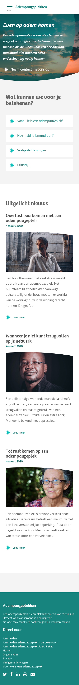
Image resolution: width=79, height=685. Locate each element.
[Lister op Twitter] (5, 674)
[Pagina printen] (25, 674)
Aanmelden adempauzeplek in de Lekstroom (30, 642)
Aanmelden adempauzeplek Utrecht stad (28, 646)
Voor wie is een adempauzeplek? (40, 121)
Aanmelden (10, 638)
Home (7, 650)
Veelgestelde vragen (31, 150)
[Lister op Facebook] (11, 674)
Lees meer (18, 317)
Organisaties (10, 654)
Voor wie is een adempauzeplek (22, 666)
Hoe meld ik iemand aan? (35, 136)
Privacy (22, 165)
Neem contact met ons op (30, 69)
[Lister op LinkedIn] (18, 674)
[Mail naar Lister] (32, 674)
